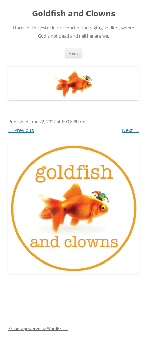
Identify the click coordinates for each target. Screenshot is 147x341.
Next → (130, 130)
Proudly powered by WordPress (38, 328)
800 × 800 (71, 121)
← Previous (21, 130)
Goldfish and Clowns (73, 13)
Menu (73, 53)
